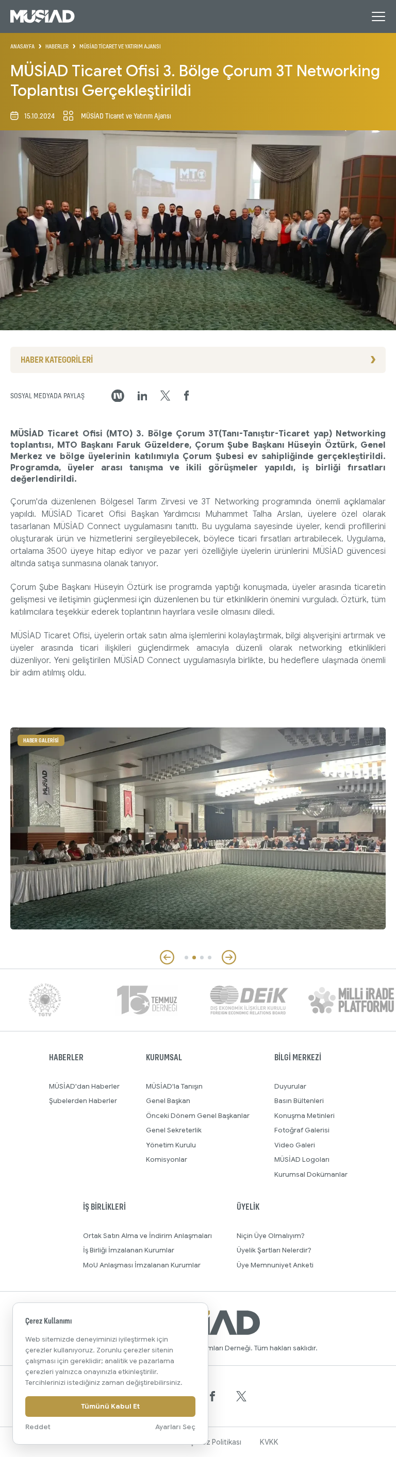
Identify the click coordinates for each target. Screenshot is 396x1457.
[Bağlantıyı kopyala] (117, 395)
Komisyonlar (166, 1159)
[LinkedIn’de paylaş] (142, 396)
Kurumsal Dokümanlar (311, 1174)
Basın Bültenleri (299, 1100)
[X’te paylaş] (165, 396)
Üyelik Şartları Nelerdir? (274, 1250)
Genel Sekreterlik (174, 1130)
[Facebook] (212, 1396)
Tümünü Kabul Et (110, 1406)
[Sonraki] (229, 957)
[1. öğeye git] (186, 957)
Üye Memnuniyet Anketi (275, 1265)
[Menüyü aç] (378, 16)
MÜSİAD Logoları (301, 1159)
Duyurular (290, 1086)
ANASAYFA (22, 46)
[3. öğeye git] (202, 957)
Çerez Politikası (215, 1442)
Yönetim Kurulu (171, 1145)
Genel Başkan (168, 1100)
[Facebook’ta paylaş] (186, 396)
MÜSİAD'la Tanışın (174, 1086)
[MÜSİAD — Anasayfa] (42, 16)
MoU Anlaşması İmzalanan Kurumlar (142, 1265)
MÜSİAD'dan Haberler (84, 1086)
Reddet (38, 1426)
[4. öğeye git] (209, 957)
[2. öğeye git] (194, 957)
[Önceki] (167, 957)
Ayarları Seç (175, 1426)
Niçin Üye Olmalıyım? (271, 1235)
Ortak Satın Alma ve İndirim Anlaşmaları (147, 1235)
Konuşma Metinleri (304, 1115)
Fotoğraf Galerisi (301, 1130)
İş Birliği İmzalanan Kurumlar (128, 1250)
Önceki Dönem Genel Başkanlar (198, 1115)
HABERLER (57, 46)
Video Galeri (294, 1145)
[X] (241, 1396)
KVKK (269, 1442)
